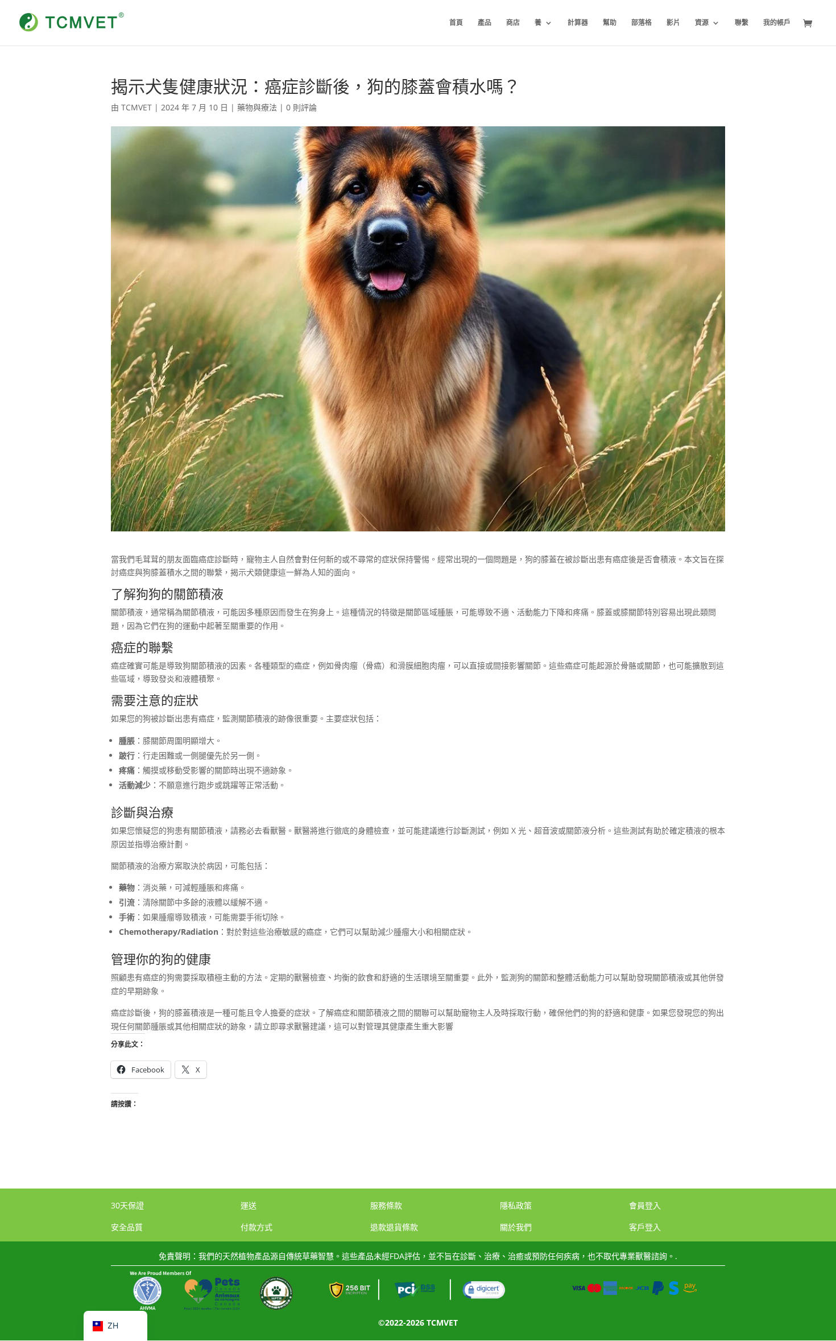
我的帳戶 (777, 23)
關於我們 (516, 1227)
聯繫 (741, 23)
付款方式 (256, 1227)
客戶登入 (645, 1227)
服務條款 (386, 1205)
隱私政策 (516, 1205)
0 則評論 (301, 107)
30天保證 (127, 1205)
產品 (484, 23)
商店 (513, 23)
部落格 (641, 23)
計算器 (578, 23)
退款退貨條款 (394, 1227)
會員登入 (645, 1205)
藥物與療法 (257, 107)
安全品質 (127, 1227)
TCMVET (136, 107)
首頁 (456, 23)
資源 (702, 23)
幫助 (609, 23)
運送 (248, 1205)
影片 (673, 23)
